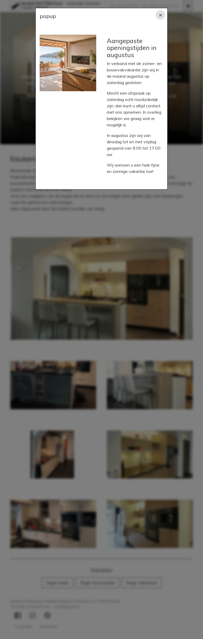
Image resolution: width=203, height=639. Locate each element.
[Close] (160, 15)
